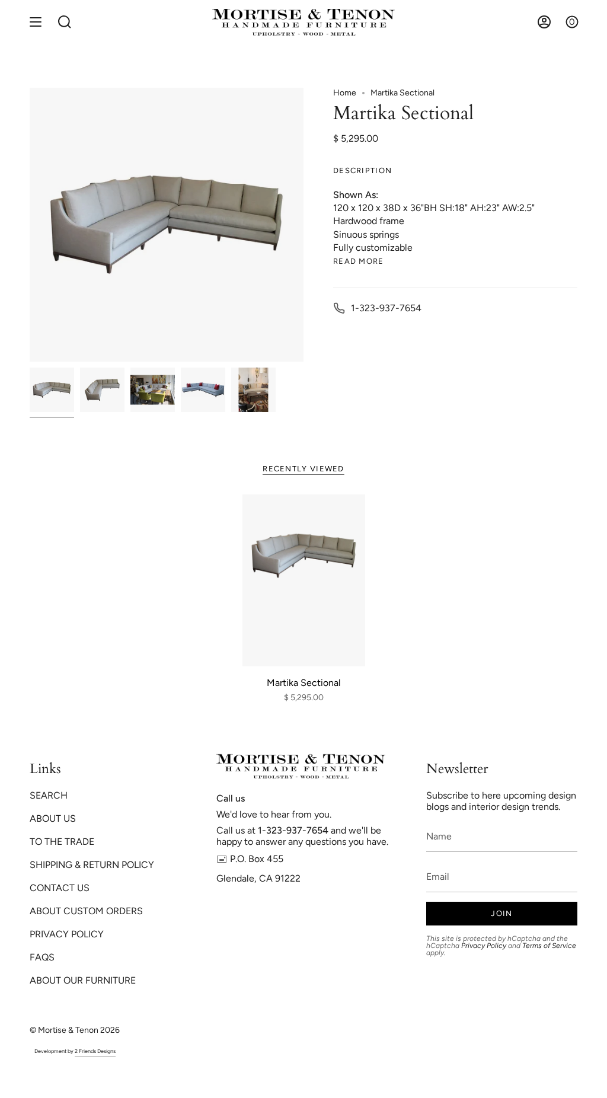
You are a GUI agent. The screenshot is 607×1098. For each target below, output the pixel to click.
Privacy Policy (483, 945)
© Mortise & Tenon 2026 (75, 1030)
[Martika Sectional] (303, 580)
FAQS (42, 957)
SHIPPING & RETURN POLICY (92, 864)
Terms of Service (549, 945)
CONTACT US (60, 887)
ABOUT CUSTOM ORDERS (86, 911)
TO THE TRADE (62, 841)
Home (344, 93)
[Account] (544, 22)
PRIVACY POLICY (67, 934)
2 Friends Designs (95, 1051)
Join (501, 913)
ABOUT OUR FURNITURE (83, 980)
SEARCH (49, 795)
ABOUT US (53, 818)
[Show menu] (35, 22)
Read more (358, 261)
